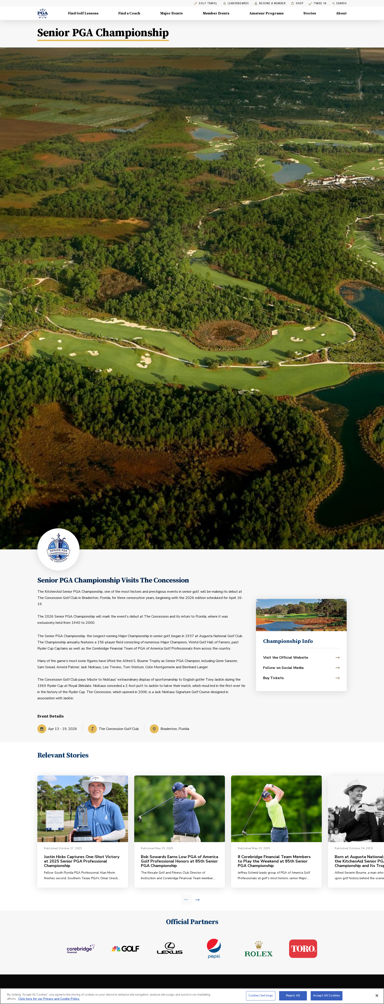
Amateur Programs (266, 13)
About (341, 13)
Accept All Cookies (326, 996)
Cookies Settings (260, 996)
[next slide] (197, 899)
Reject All (293, 996)
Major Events (171, 13)
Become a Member (272, 3)
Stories (309, 13)
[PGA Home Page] (42, 13)
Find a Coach (129, 13)
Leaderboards (238, 3)
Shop (297, 3)
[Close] (377, 995)
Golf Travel (208, 3)
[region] (192, 996)
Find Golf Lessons (83, 13)
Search (341, 3)
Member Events (216, 13)
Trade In (317, 3)
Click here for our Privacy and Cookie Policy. (49, 999)
